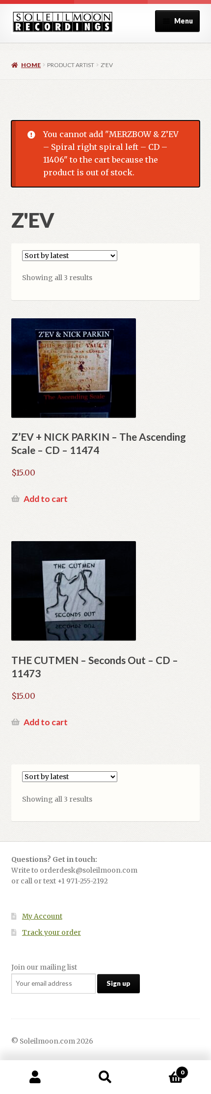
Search (105, 1077)
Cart (162, 1069)
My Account (42, 916)
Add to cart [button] (46, 499)
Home (31, 65)
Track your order (51, 932)
